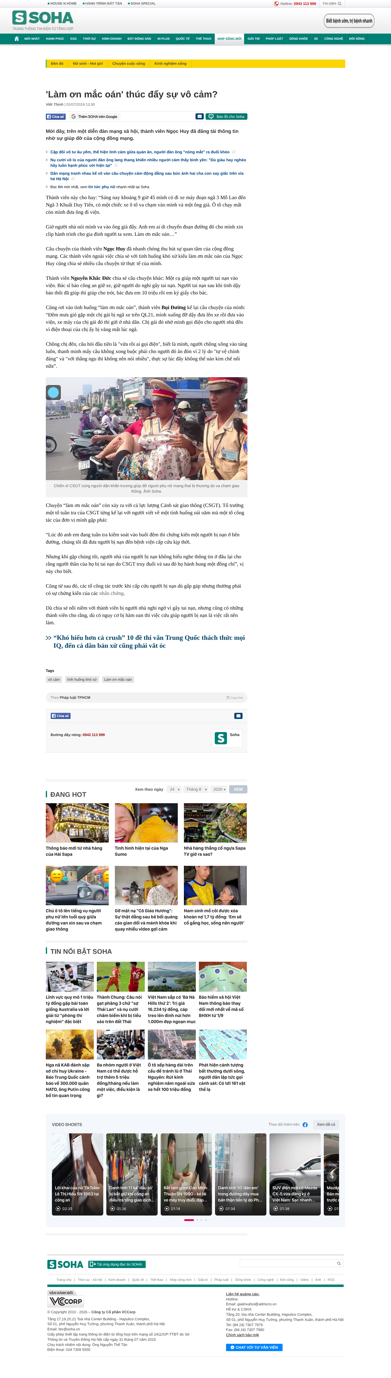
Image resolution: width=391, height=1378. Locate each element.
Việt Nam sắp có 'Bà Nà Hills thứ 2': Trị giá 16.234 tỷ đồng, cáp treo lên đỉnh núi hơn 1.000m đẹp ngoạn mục (172, 1009)
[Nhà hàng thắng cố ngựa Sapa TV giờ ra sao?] (215, 823)
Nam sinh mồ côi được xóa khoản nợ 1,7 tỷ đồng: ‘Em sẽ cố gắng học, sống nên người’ (214, 917)
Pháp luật (274, 39)
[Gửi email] (199, 116)
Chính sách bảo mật (242, 1335)
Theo (146, 697)
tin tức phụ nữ (101, 186)
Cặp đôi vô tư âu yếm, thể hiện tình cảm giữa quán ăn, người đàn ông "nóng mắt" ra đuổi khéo (140, 152)
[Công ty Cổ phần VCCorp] (121, 1299)
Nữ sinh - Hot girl (88, 63)
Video (304, 1279)
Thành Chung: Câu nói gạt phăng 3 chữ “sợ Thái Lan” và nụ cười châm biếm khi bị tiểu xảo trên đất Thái (119, 1009)
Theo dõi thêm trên (284, 1124)
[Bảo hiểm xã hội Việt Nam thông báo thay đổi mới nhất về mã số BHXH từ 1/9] (223, 977)
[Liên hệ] (238, 716)
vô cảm (54, 679)
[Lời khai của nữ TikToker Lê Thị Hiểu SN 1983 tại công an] (77, 1174)
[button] (189, 1220)
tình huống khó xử (82, 679)
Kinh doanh (112, 39)
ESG (73, 39)
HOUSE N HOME (63, 3)
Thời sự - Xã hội (90, 1279)
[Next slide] (332, 1177)
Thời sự (89, 39)
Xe (316, 39)
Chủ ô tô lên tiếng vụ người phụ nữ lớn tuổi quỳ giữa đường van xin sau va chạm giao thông (74, 920)
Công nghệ (333, 39)
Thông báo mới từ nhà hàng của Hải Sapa (74, 851)
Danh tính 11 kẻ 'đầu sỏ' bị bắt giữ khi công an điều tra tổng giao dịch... (132, 1194)
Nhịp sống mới (229, 39)
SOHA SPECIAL (143, 3)
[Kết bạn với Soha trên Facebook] (221, 738)
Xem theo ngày (149, 789)
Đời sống (357, 39)
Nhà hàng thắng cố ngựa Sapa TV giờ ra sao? (215, 851)
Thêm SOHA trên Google (97, 117)
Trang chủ (64, 1279)
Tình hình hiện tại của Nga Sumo (141, 851)
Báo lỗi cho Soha (230, 117)
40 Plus (163, 39)
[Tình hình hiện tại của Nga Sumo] (146, 823)
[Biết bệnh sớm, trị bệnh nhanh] (349, 20)
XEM (238, 789)
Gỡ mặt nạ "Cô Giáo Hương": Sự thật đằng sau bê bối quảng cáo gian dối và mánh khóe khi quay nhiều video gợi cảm (146, 920)
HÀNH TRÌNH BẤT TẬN (104, 3)
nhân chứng (111, 593)
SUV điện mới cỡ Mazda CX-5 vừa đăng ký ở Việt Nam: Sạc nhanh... (294, 1194)
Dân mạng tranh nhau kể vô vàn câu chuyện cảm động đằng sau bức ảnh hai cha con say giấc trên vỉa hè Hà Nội (146, 176)
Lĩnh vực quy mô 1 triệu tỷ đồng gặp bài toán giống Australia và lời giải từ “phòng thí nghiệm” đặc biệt (69, 1009)
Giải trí (253, 39)
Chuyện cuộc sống (128, 63)
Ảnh (318, 1279)
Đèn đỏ (57, 63)
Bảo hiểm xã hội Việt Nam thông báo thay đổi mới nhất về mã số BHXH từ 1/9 (221, 1006)
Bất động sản (139, 39)
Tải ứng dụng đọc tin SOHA (119, 1264)
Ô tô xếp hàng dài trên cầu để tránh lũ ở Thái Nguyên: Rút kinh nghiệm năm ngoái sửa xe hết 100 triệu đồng (171, 1077)
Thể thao (203, 39)
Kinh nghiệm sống (171, 63)
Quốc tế (183, 39)
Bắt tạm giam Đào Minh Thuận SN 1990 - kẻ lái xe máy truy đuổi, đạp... (185, 1194)
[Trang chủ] (43, 20)
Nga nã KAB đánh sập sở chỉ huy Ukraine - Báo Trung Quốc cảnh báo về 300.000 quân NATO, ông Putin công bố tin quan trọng (68, 1080)
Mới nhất (32, 39)
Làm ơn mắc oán (118, 679)
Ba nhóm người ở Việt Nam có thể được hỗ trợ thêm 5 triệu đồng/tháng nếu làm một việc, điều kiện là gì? (119, 1080)
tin (60, 186)
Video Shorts (67, 1124)
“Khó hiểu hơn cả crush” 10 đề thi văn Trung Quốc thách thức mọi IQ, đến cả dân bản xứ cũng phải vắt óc (149, 641)
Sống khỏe (298, 39)
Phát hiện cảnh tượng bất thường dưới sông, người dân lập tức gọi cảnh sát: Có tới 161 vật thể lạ (222, 1077)
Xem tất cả (326, 1124)
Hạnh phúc (55, 39)
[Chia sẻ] (56, 117)
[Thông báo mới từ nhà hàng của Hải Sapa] (77, 823)
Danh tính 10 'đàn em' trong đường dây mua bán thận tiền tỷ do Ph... (240, 1194)
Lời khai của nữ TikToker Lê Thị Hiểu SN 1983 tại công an (77, 1194)
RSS (331, 1279)
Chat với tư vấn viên (257, 1347)
